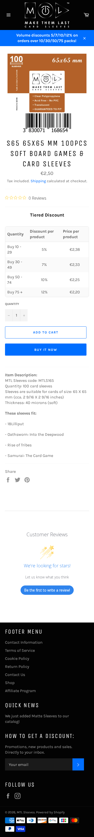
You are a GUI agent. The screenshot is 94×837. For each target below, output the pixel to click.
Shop (10, 682)
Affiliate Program (20, 690)
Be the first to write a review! (47, 590)
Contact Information (24, 642)
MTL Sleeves (26, 812)
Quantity (12, 304)
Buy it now (45, 350)
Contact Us (15, 674)
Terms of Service (20, 650)
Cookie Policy (17, 658)
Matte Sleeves (44, 716)
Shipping (38, 181)
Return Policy (17, 666)
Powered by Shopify (50, 812)
